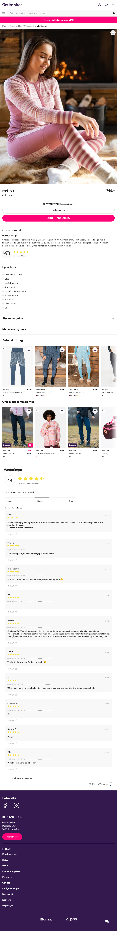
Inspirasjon (8, 905)
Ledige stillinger (10, 888)
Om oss (6, 882)
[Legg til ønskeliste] (113, 32)
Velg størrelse (59, 210)
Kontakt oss (12, 837)
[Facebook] (5, 805)
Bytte (5, 860)
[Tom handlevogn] (113, 5)
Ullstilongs (42, 26)
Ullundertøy (29, 26)
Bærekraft (7, 894)
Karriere (6, 899)
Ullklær (19, 26)
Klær (12, 26)
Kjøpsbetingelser (11, 871)
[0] (106, 5)
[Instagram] (16, 805)
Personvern (8, 877)
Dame (5, 26)
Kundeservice (9, 854)
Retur (5, 865)
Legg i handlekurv (58, 218)
